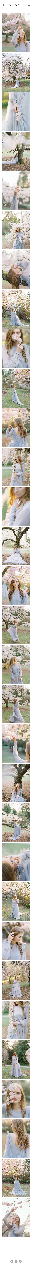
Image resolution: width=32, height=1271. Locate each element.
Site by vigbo (16, 1266)
